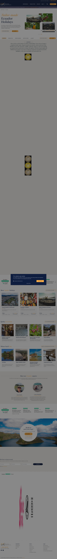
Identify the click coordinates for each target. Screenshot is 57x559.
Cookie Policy (28, 283)
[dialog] (28, 279)
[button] (18, 281)
